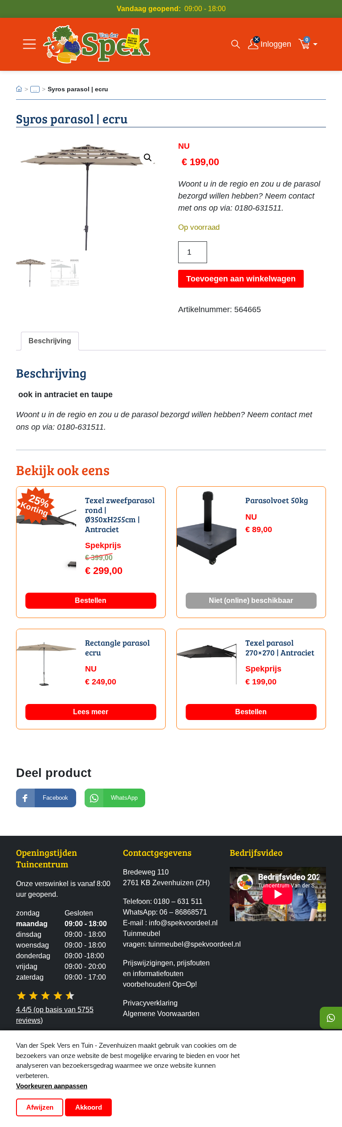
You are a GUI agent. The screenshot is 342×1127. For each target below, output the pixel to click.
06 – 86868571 (183, 912)
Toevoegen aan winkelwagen (241, 278)
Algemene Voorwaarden (161, 1013)
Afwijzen (39, 1107)
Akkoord (88, 1107)
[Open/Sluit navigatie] (29, 44)
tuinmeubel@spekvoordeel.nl (194, 944)
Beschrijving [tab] (49, 341)
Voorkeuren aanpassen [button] (51, 1086)
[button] (310, 44)
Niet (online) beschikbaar (251, 600)
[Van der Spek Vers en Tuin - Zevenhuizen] (97, 44)
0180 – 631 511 (178, 901)
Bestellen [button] (90, 600)
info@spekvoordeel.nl (183, 923)
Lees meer (90, 712)
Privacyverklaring (150, 1003)
